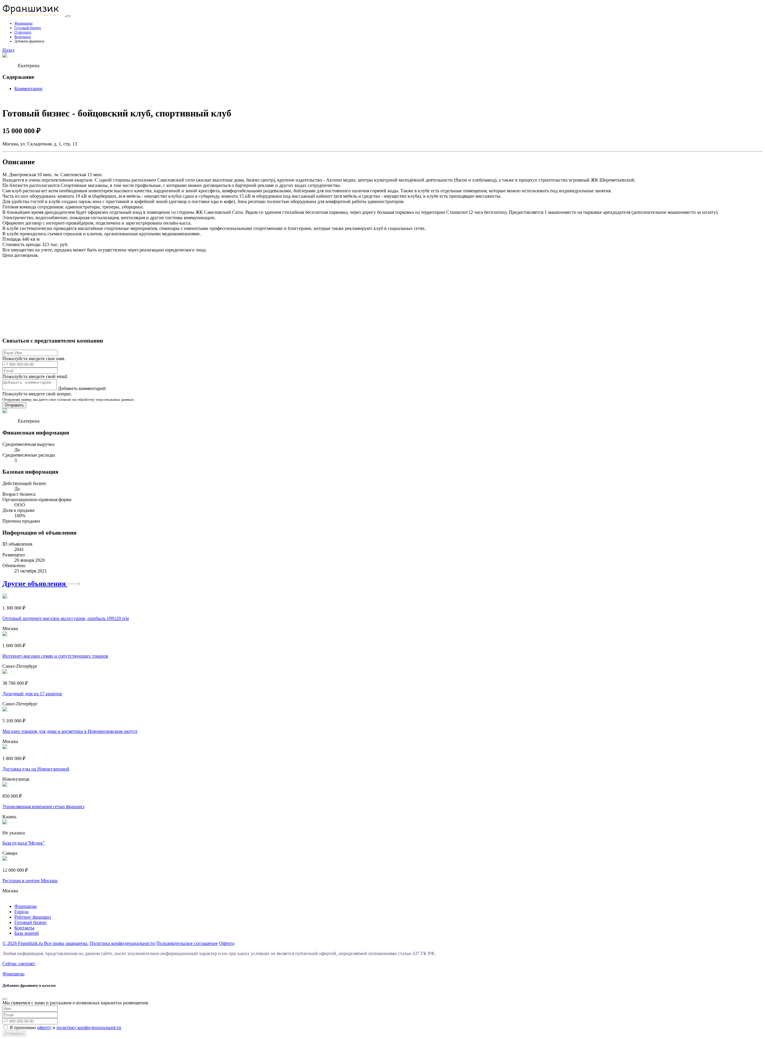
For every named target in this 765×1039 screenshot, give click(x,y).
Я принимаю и (65, 1027)
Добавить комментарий (82, 388)
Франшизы (23, 23)
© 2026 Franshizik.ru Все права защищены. (45, 943)
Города (21, 911)
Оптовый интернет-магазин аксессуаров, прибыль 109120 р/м (65, 618)
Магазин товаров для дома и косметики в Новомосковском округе (69, 731)
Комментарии (28, 88)
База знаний (26, 933)
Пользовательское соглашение (187, 943)
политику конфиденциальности (88, 1027)
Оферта (226, 943)
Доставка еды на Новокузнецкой (35, 768)
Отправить (14, 405)
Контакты (22, 37)
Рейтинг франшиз (32, 917)
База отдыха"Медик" (23, 842)
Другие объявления (35, 583)
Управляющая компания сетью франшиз (43, 806)
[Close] (4, 999)
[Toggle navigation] (68, 16)
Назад (8, 50)
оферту (44, 1027)
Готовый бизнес (27, 28)
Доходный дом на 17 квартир (32, 693)
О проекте (22, 32)
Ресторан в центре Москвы (30, 880)
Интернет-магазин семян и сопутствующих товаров (55, 656)
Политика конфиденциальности (122, 943)
